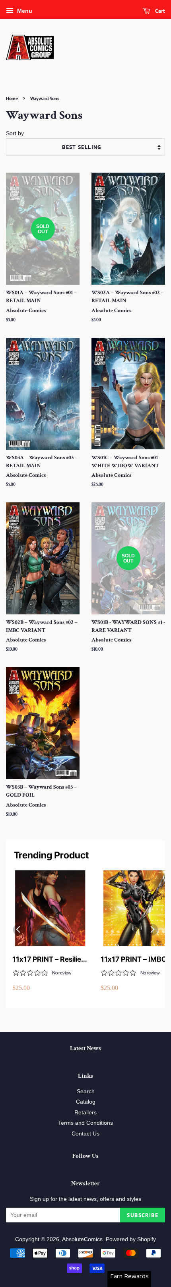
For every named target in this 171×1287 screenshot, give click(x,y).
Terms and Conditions (85, 1123)
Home (12, 98)
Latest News (85, 1048)
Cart (159, 10)
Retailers (85, 1113)
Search (86, 1091)
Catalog (85, 1102)
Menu (24, 11)
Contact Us (85, 1134)
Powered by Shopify (131, 1239)
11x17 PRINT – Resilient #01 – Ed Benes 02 (49, 959)
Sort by (15, 133)
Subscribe (142, 1215)
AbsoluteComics (82, 1239)
